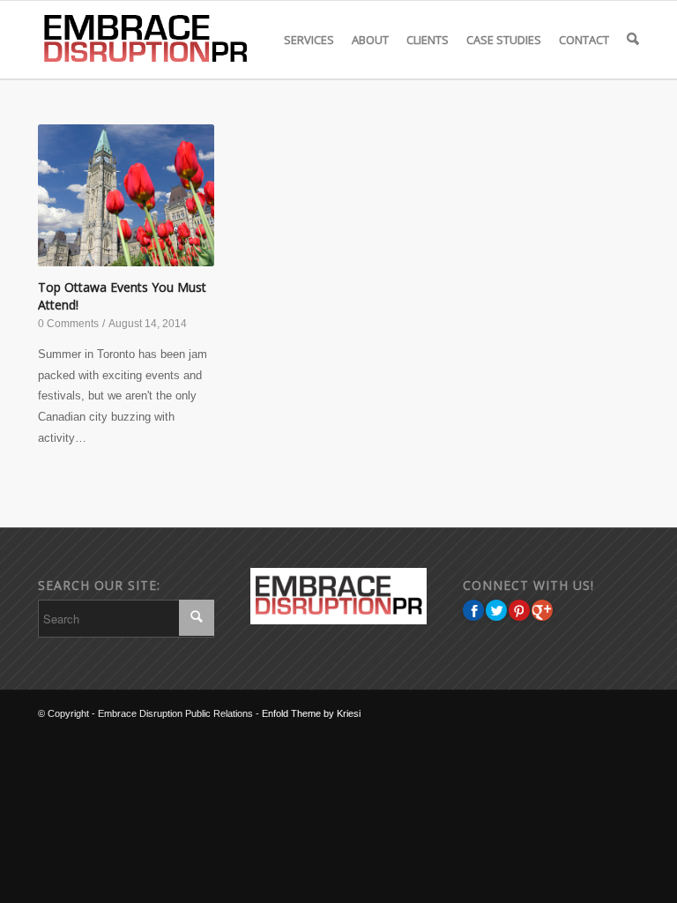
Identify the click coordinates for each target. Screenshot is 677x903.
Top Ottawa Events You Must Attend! (122, 296)
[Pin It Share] (519, 610)
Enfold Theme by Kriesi (311, 713)
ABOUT (370, 40)
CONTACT (584, 40)
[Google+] (542, 610)
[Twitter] (496, 610)
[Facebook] (473, 610)
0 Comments (68, 323)
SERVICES (309, 40)
